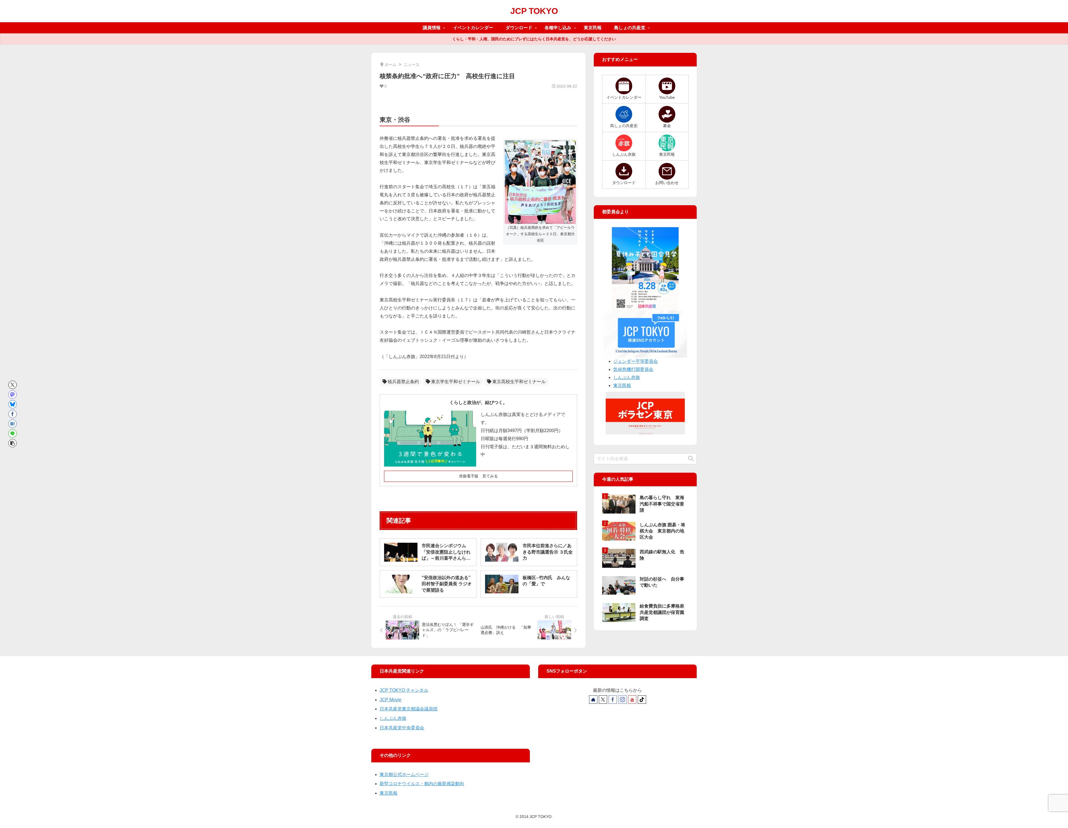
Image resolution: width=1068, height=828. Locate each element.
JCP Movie (390, 699)
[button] (12, 443)
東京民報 (622, 385)
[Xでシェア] (12, 385)
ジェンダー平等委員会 (635, 361)
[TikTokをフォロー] (642, 699)
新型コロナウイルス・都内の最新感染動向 (422, 783)
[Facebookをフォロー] (613, 699)
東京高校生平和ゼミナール (519, 381)
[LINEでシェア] (12, 433)
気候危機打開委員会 (633, 369)
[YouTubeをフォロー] (632, 699)
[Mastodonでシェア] (12, 394)
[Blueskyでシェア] (12, 404)
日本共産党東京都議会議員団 (408, 708)
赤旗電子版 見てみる (478, 476)
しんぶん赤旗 (626, 377)
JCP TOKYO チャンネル (404, 690)
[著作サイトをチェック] (593, 699)
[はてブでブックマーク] (12, 424)
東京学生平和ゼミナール (455, 381)
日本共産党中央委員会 (402, 727)
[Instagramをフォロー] (622, 699)
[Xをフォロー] (603, 699)
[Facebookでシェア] (12, 414)
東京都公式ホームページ (404, 774)
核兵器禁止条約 (403, 381)
